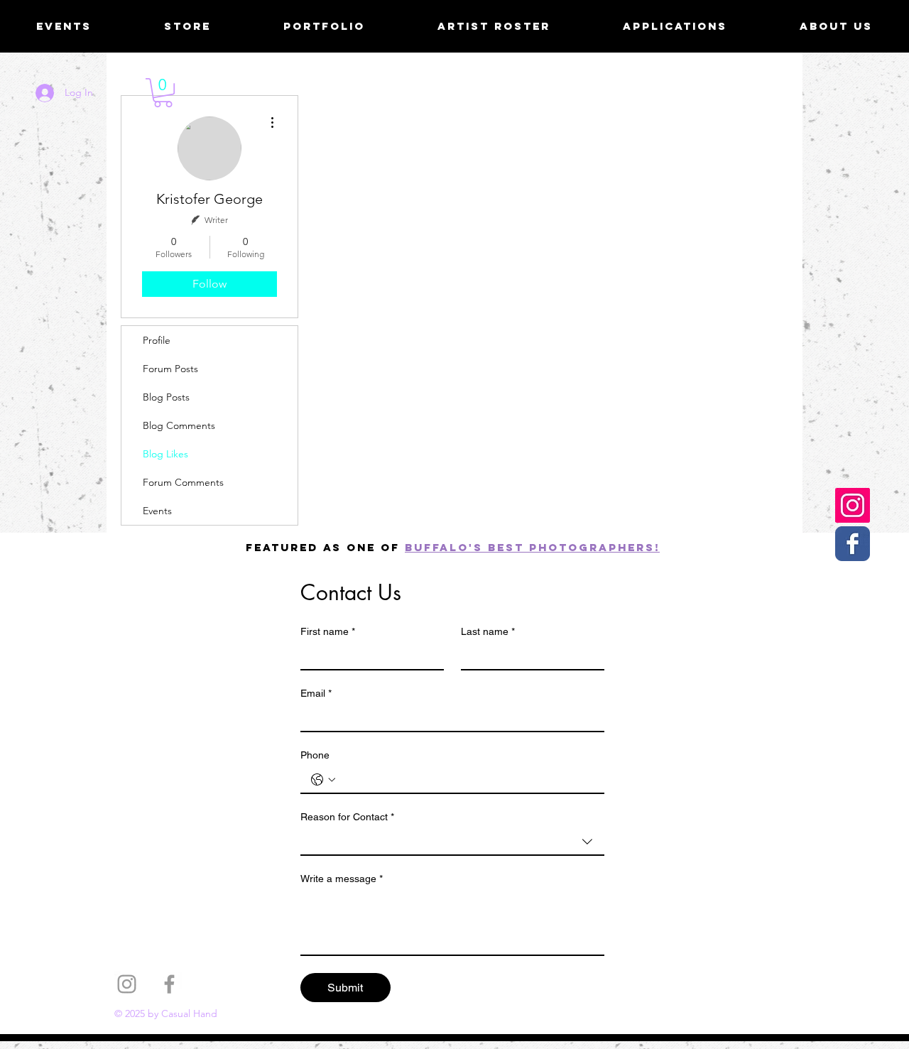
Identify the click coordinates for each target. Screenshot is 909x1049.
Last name (488, 631)
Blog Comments (179, 425)
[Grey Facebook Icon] (169, 984)
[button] (163, 92)
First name (327, 631)
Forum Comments (183, 482)
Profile (156, 340)
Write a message (341, 878)
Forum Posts (170, 368)
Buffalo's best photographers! (532, 547)
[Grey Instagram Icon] (126, 984)
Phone (315, 755)
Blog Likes (165, 453)
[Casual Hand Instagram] (852, 505)
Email (316, 693)
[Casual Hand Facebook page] (852, 543)
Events (157, 510)
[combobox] (452, 842)
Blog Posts (166, 397)
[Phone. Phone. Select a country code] (323, 779)
